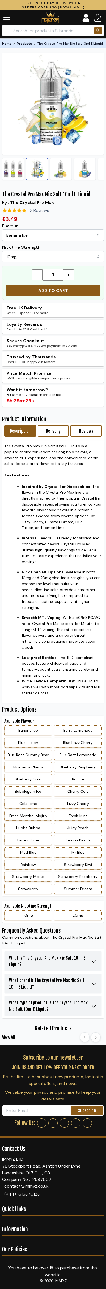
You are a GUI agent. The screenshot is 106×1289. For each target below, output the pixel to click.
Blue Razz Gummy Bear (28, 754)
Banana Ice (28, 730)
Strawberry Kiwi (78, 864)
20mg (78, 915)
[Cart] (98, 18)
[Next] (96, 1037)
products (24, 43)
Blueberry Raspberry (78, 767)
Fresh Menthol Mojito (28, 815)
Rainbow (28, 864)
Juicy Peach (78, 827)
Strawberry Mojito (28, 876)
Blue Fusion (28, 742)
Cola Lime (28, 803)
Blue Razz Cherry (78, 742)
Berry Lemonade (78, 730)
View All (8, 1037)
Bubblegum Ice (28, 791)
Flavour (10, 226)
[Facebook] (41, 1123)
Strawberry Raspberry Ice (78, 878)
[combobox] (53, 235)
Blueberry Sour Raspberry (28, 780)
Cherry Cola (78, 791)
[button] (10, 17)
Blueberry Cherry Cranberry (28, 768)
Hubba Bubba (28, 827)
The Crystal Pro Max (32, 202)
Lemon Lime (28, 840)
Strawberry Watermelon (28, 890)
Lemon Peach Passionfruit (78, 841)
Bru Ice (78, 779)
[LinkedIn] (75, 1123)
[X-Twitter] (64, 1123)
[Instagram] (53, 1123)
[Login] (86, 18)
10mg (28, 915)
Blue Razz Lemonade (78, 754)
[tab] (20, 431)
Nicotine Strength (21, 247)
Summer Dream (78, 888)
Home (7, 43)
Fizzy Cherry (78, 803)
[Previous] (85, 1037)
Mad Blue (28, 852)
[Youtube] (87, 1123)
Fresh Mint (78, 815)
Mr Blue (78, 852)
